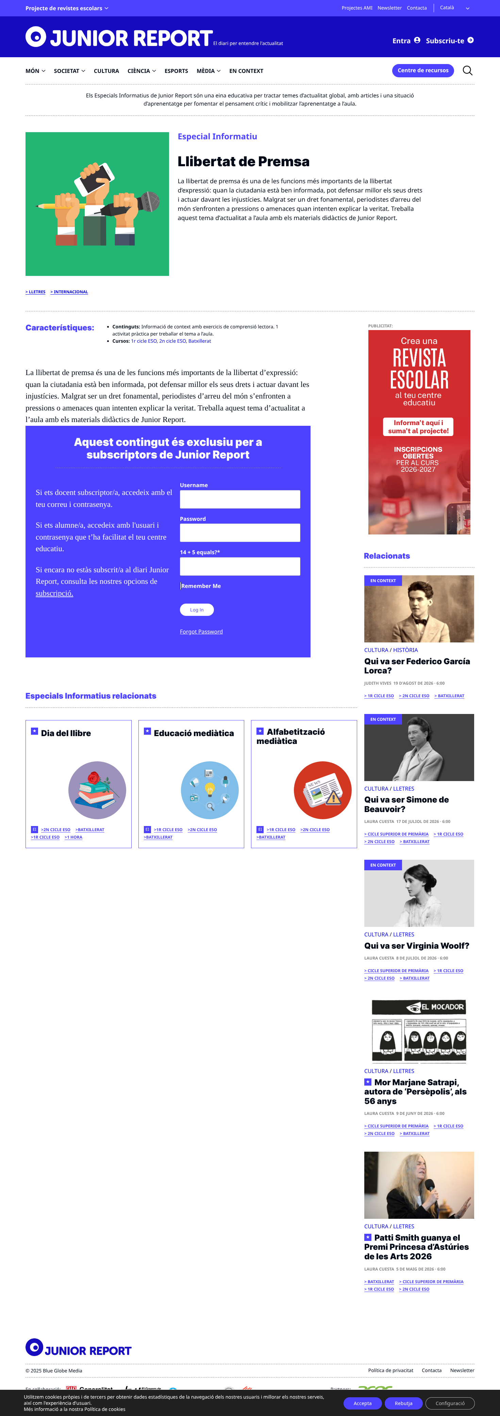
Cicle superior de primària (398, 834)
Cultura (376, 650)
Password (193, 519)
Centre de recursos (423, 70)
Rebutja (404, 1403)
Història (405, 650)
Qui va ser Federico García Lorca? (417, 666)
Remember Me (201, 586)
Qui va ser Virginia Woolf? (416, 946)
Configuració (450, 1403)
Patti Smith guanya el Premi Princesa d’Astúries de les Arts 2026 (416, 1247)
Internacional (71, 292)
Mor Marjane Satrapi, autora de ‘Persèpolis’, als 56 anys (415, 1092)
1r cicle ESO (143, 341)
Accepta (363, 1403)
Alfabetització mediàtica (290, 736)
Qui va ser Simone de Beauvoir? (406, 804)
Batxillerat (199, 341)
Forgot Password (201, 631)
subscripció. (54, 593)
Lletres (37, 292)
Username (194, 485)
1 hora (74, 837)
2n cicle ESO (172, 341)
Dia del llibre (66, 733)
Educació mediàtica (194, 733)
